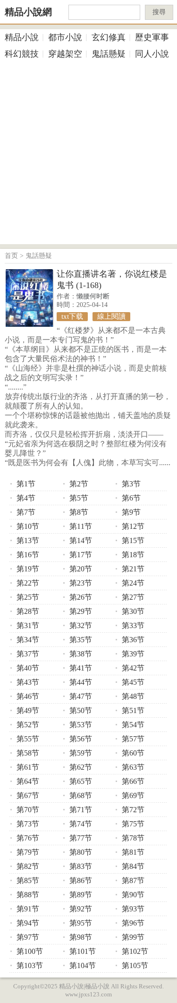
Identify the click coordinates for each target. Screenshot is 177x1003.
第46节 (28, 696)
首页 (11, 255)
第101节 (82, 951)
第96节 (133, 923)
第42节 (133, 668)
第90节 (133, 895)
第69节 (133, 795)
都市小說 (65, 37)
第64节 (28, 781)
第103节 (30, 965)
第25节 (28, 597)
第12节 (133, 526)
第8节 (78, 512)
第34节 (28, 640)
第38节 (80, 654)
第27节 (133, 597)
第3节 (131, 484)
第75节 (133, 824)
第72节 (133, 810)
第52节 (28, 725)
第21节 (133, 569)
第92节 (80, 909)
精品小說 (22, 37)
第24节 (133, 583)
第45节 (133, 682)
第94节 (28, 923)
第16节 (28, 555)
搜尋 (159, 12)
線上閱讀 (111, 316)
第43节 (28, 682)
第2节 (78, 484)
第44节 (80, 682)
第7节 (26, 512)
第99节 (133, 937)
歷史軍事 (152, 37)
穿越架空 (65, 54)
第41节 (80, 668)
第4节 (26, 498)
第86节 (80, 880)
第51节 (133, 710)
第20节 (80, 569)
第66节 (133, 781)
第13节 (28, 540)
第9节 (131, 512)
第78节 (133, 838)
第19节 (28, 569)
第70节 (28, 810)
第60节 (133, 753)
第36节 (133, 640)
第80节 (80, 852)
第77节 (80, 838)
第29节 (80, 611)
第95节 (80, 923)
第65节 (80, 781)
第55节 (28, 739)
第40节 (28, 668)
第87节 (133, 880)
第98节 (80, 937)
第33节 (133, 625)
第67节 (28, 795)
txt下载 (72, 316)
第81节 (133, 852)
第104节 (82, 965)
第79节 (28, 852)
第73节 (28, 824)
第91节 (28, 909)
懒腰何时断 (93, 296)
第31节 (28, 625)
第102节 (135, 951)
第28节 (28, 611)
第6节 (131, 498)
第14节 (80, 540)
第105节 (135, 965)
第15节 (133, 540)
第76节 (28, 838)
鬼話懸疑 (109, 54)
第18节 (133, 555)
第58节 (28, 753)
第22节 (28, 583)
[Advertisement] (88, 155)
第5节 (78, 498)
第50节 (80, 710)
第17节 (80, 555)
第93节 (133, 909)
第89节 (80, 895)
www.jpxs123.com (88, 994)
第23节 (80, 583)
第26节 (80, 597)
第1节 (26, 484)
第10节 (28, 526)
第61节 (28, 767)
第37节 (28, 654)
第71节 (80, 810)
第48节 (133, 696)
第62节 (80, 767)
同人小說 (152, 54)
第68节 (80, 795)
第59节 (80, 753)
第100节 (30, 951)
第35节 (80, 640)
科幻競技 (22, 54)
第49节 (28, 710)
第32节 (80, 625)
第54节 (133, 725)
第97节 (28, 937)
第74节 (80, 824)
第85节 (28, 880)
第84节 (133, 866)
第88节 (28, 895)
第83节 (80, 866)
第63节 (133, 767)
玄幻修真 (109, 37)
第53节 (80, 725)
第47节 (80, 696)
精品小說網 (28, 12)
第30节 (133, 611)
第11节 (80, 526)
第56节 (80, 739)
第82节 (28, 866)
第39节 (133, 654)
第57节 (133, 739)
